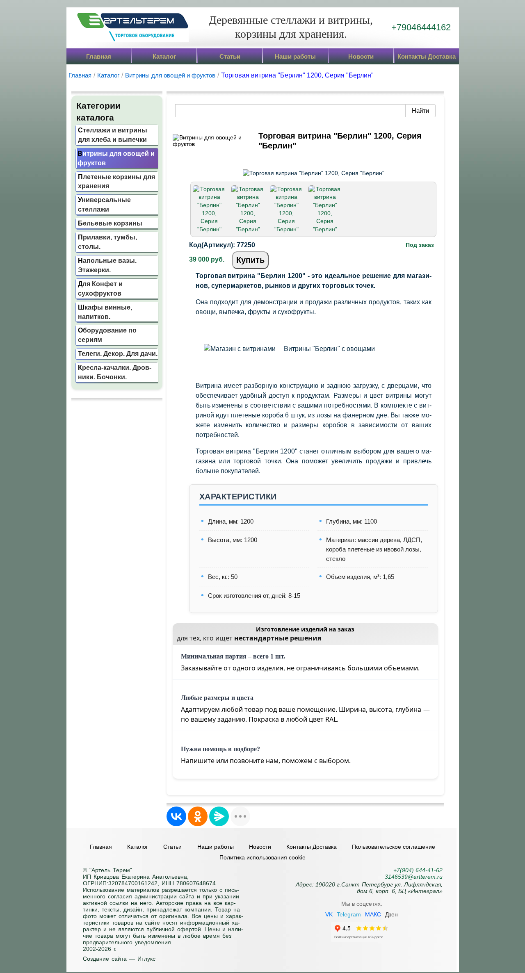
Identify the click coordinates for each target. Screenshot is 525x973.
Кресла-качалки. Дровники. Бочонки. (114, 372)
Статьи (229, 56)
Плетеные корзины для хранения (116, 181)
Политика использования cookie (262, 857)
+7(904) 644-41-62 (418, 870)
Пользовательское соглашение (393, 846)
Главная (98, 56)
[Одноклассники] (198, 816)
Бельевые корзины (110, 223)
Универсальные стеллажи (104, 204)
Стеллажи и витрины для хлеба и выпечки (112, 134)
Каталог (164, 56)
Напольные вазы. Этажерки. (107, 265)
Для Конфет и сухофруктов (100, 288)
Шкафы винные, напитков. (105, 311)
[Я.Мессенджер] (219, 816)
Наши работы (295, 56)
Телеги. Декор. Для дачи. (118, 353)
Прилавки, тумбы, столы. (107, 241)
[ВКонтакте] (176, 816)
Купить (250, 259)
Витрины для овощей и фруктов (116, 158)
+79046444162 (421, 27)
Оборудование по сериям (107, 334)
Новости (361, 56)
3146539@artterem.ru (414, 876)
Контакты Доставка (426, 56)
